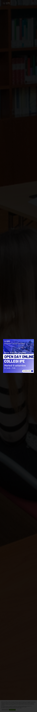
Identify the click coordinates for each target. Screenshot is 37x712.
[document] (18, 356)
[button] (32, 341)
